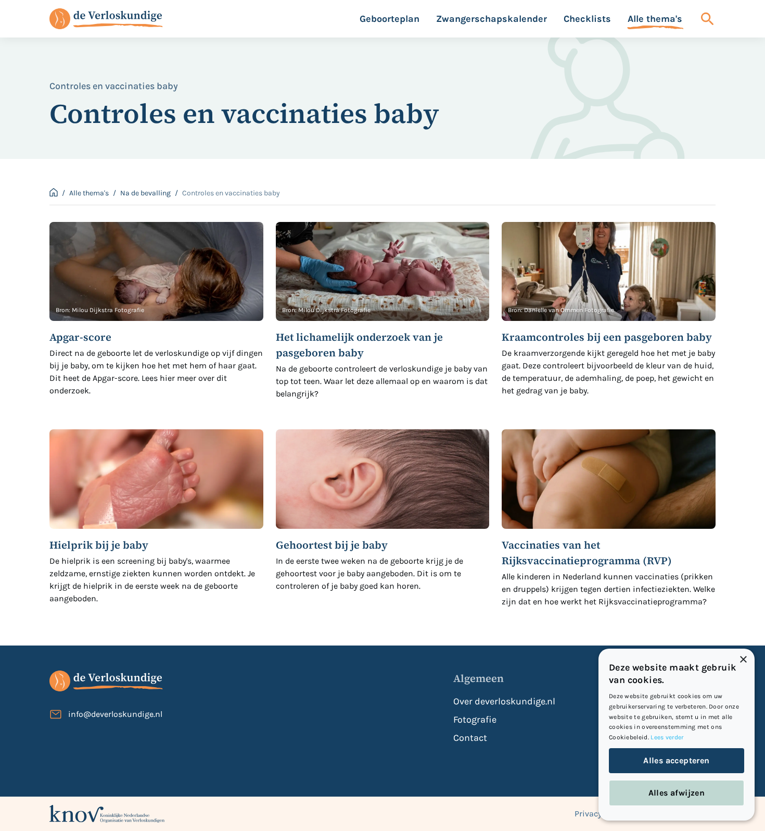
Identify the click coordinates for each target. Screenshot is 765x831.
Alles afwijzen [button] (676, 793)
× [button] (743, 660)
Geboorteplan (389, 18)
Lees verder (667, 737)
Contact (470, 737)
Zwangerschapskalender (491, 18)
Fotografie (474, 719)
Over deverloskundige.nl (504, 701)
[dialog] (676, 735)
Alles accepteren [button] (676, 760)
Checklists (587, 18)
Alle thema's (655, 18)
